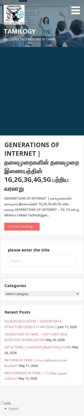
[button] (77, 8)
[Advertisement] (42, 91)
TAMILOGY (19, 31)
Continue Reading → (21, 226)
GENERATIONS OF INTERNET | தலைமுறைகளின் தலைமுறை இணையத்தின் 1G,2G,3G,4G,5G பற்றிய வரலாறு (41, 166)
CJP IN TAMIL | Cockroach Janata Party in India (38, 347)
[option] (46, 408)
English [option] (14, 409)
